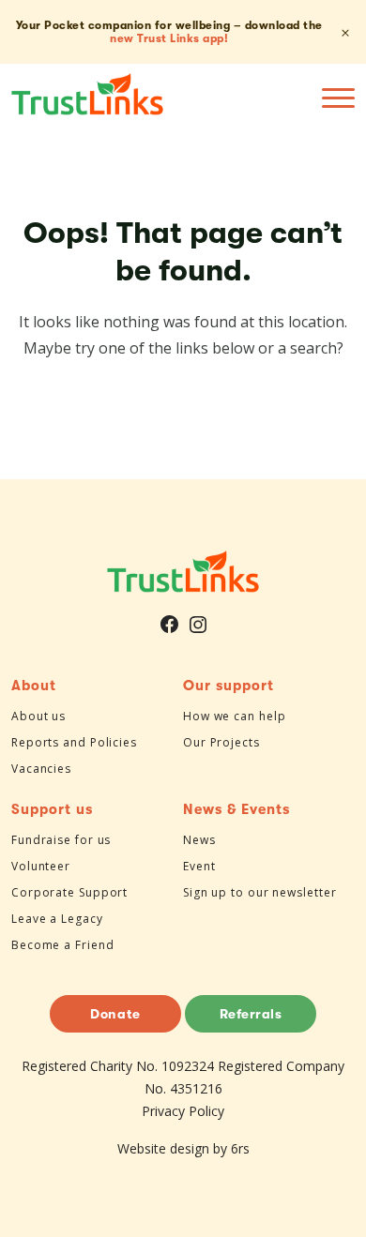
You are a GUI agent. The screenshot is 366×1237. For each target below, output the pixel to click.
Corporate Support (69, 892)
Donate (115, 1013)
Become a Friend (62, 945)
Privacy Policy (183, 1111)
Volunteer (40, 866)
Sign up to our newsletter (260, 892)
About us (38, 716)
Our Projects (221, 742)
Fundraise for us (61, 840)
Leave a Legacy (57, 919)
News (199, 840)
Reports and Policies (74, 742)
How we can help (234, 716)
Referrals (251, 1013)
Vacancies (41, 769)
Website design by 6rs (183, 1148)
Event (199, 866)
